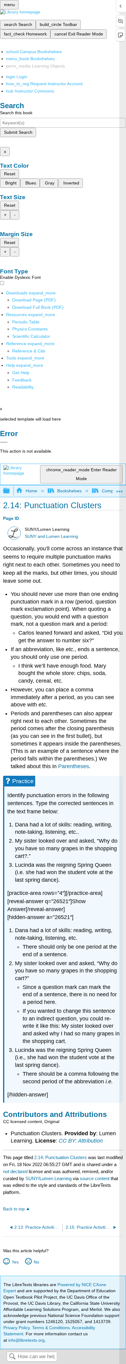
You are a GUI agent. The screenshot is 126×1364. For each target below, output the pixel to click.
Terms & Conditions (51, 1327)
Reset (9, 173)
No (36, 1262)
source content (94, 1178)
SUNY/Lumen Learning (48, 1178)
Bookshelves (69, 490)
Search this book (16, 112)
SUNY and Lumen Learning (51, 536)
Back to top (14, 1209)
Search (12, 1357)
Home (31, 490)
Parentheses (73, 766)
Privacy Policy (16, 1327)
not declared (16, 1171)
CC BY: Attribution (81, 1141)
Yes (15, 1262)
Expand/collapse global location (119, 489)
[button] (21, 379)
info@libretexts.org (26, 1340)
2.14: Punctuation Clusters (60, 1157)
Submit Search (18, 132)
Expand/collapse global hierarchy (10, 491)
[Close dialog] (4, 442)
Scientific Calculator (31, 336)
